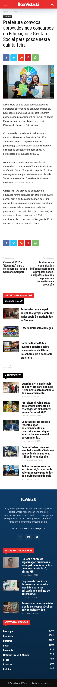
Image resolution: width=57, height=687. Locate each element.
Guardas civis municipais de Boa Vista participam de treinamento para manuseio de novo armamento (38, 388)
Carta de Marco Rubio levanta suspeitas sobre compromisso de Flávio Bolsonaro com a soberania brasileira (36, 350)
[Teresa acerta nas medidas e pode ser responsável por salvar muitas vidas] (11, 607)
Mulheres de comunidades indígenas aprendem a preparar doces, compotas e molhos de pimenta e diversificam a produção (42, 273)
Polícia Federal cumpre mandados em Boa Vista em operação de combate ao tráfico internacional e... (38, 451)
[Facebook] (20, 537)
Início (5, 11)
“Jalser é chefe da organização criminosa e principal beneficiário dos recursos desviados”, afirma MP (37, 565)
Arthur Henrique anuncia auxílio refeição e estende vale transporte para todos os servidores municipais (37, 471)
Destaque (15, 11)
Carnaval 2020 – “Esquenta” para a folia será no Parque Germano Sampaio (15, 267)
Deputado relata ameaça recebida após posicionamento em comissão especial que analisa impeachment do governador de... (36, 429)
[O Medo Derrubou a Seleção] (11, 331)
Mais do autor (13, 300)
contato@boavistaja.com (33, 528)
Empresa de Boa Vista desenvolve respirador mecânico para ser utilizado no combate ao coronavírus (36, 587)
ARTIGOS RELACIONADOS (18, 295)
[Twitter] (37, 537)
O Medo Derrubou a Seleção (37, 328)
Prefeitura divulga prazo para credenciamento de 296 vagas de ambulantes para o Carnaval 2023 (36, 407)
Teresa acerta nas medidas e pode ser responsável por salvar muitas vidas (37, 606)
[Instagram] (28, 537)
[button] (52, 4)
